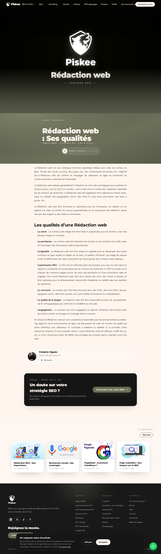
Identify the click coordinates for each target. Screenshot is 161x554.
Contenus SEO (81, 513)
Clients (76, 4)
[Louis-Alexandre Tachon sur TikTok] (23, 519)
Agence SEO (80, 501)
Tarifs (114, 4)
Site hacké (133, 518)
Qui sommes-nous (130, 4)
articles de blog (59, 171)
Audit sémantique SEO (84, 509)
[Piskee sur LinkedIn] (10, 519)
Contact (132, 513)
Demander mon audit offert (110, 389)
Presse (104, 4)
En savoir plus (65, 546)
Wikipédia (48, 360)
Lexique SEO (57, 120)
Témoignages (90, 4)
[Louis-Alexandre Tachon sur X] (17, 519)
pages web (78, 171)
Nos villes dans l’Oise (110, 518)
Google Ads (80, 530)
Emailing (53, 4)
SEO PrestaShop (82, 526)
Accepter (103, 542)
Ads (41, 4)
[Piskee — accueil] (38, 499)
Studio (66, 4)
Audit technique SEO (83, 505)
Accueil (45, 120)
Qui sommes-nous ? (137, 501)
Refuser (88, 542)
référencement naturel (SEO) (48, 189)
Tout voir (146, 435)
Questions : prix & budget (112, 505)
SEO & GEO (27, 4)
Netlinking (79, 518)
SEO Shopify (80, 522)
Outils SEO (106, 513)
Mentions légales (136, 522)
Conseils (105, 501)
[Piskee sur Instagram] (30, 519)
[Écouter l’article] (64, 151)
